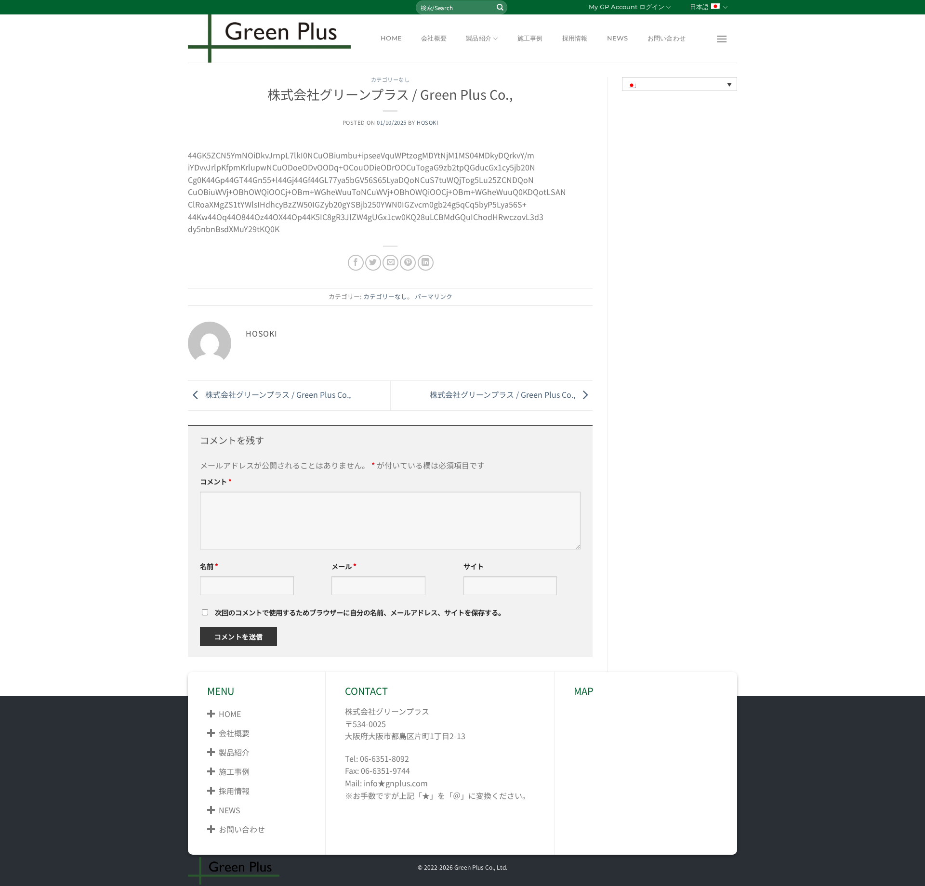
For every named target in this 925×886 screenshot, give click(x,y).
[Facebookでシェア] (356, 263)
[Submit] (500, 7)
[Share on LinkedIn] (426, 263)
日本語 (699, 7)
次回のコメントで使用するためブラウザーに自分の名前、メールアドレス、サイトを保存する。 (360, 612)
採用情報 (575, 38)
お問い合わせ (667, 38)
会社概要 (434, 38)
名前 (209, 566)
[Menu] (721, 39)
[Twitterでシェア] (373, 263)
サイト (473, 566)
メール (344, 566)
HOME (391, 38)
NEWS (617, 38)
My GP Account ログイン (626, 7)
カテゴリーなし (390, 79)
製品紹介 (478, 38)
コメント (216, 481)
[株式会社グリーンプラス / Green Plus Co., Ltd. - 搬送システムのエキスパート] (272, 38)
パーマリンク (433, 296)
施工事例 (530, 38)
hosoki (427, 122)
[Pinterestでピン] (408, 263)
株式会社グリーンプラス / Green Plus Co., (277, 394)
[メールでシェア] (390, 263)
